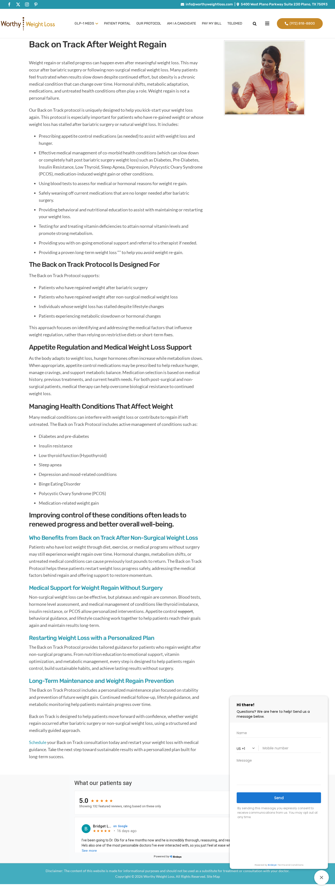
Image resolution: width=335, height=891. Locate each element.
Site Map (213, 876)
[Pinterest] (36, 4)
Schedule (37, 742)
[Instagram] (27, 4)
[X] (18, 4)
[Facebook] (9, 4)
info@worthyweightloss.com (209, 4)
